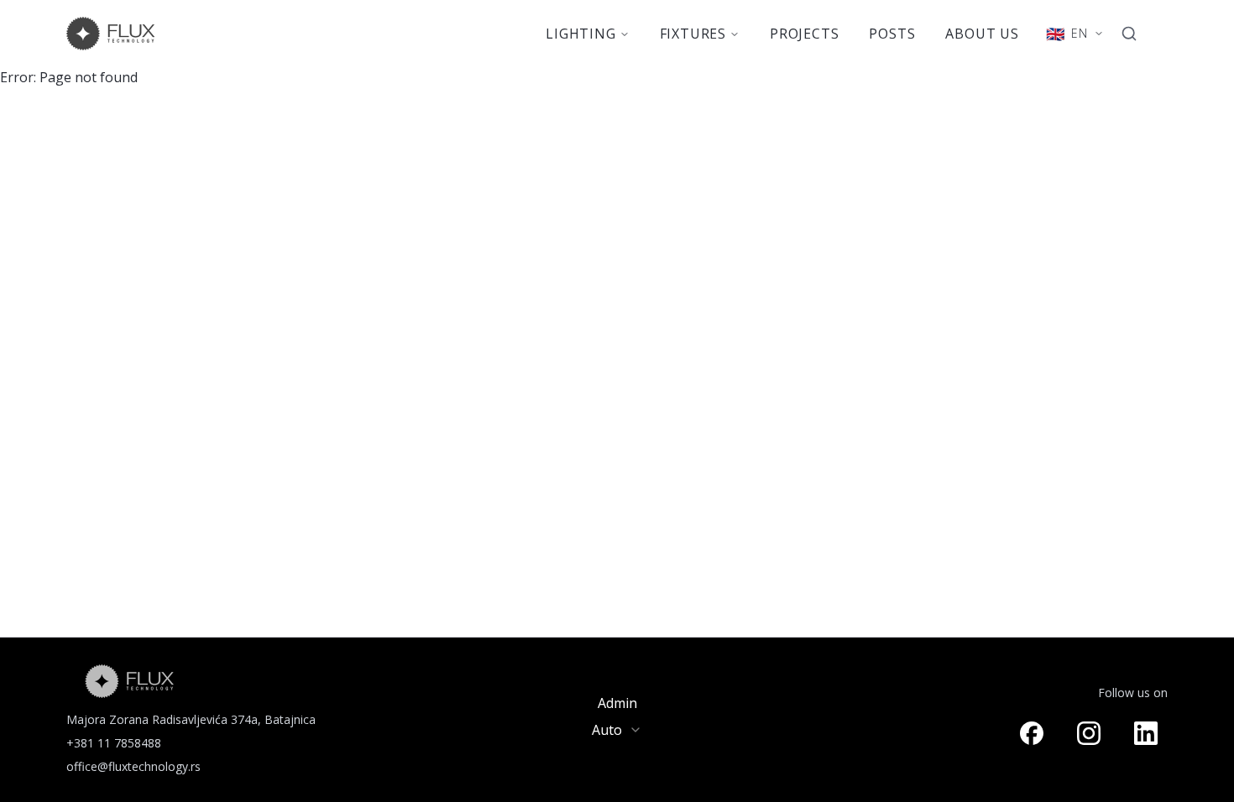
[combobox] (617, 730)
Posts (892, 33)
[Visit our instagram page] (1089, 733)
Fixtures (693, 33)
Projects (804, 33)
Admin (617, 703)
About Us (981, 33)
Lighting (580, 33)
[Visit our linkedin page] (1146, 733)
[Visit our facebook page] (1032, 733)
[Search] (1129, 33)
